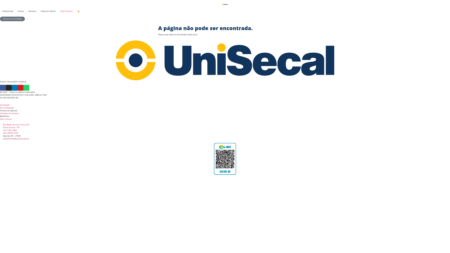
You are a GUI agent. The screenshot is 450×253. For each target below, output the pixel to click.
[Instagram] (9, 88)
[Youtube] (20, 88)
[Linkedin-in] (15, 88)
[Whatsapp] (26, 88)
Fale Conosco (66, 11)
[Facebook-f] (3, 88)
